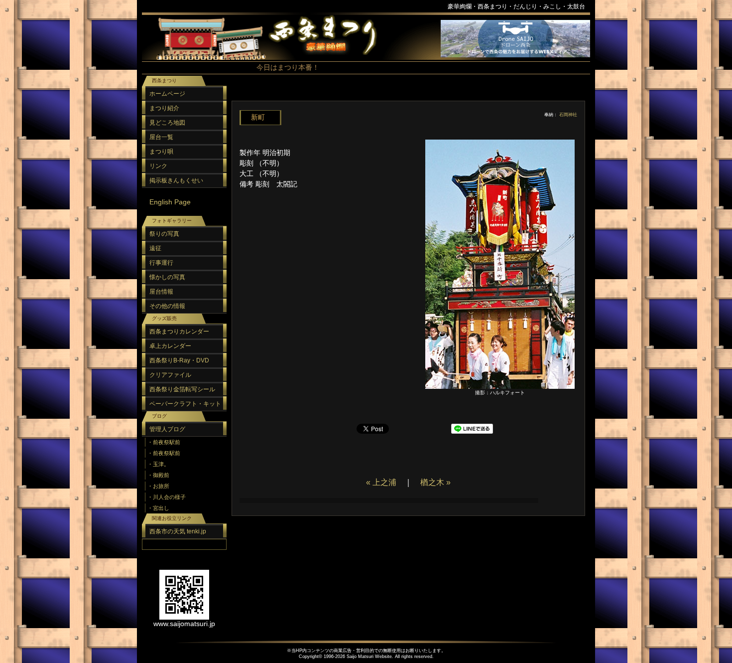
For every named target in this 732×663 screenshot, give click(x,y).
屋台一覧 (161, 137)
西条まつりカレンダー (179, 331)
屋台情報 (161, 291)
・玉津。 (158, 464)
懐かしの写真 (167, 277)
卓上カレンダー (170, 345)
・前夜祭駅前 (163, 442)
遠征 (155, 248)
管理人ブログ (167, 429)
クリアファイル (170, 374)
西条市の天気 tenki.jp (177, 531)
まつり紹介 (164, 108)
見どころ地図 (167, 122)
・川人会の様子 (166, 497)
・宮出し (158, 508)
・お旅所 (158, 486)
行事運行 (161, 262)
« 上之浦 (381, 482)
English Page (170, 202)
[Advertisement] (405, 94)
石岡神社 (568, 114)
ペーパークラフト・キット (185, 403)
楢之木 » (435, 482)
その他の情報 (167, 306)
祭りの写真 (164, 233)
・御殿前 (158, 475)
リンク (158, 166)
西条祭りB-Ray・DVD (179, 360)
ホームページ (167, 93)
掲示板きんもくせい (176, 180)
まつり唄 (161, 151)
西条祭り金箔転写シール (182, 389)
